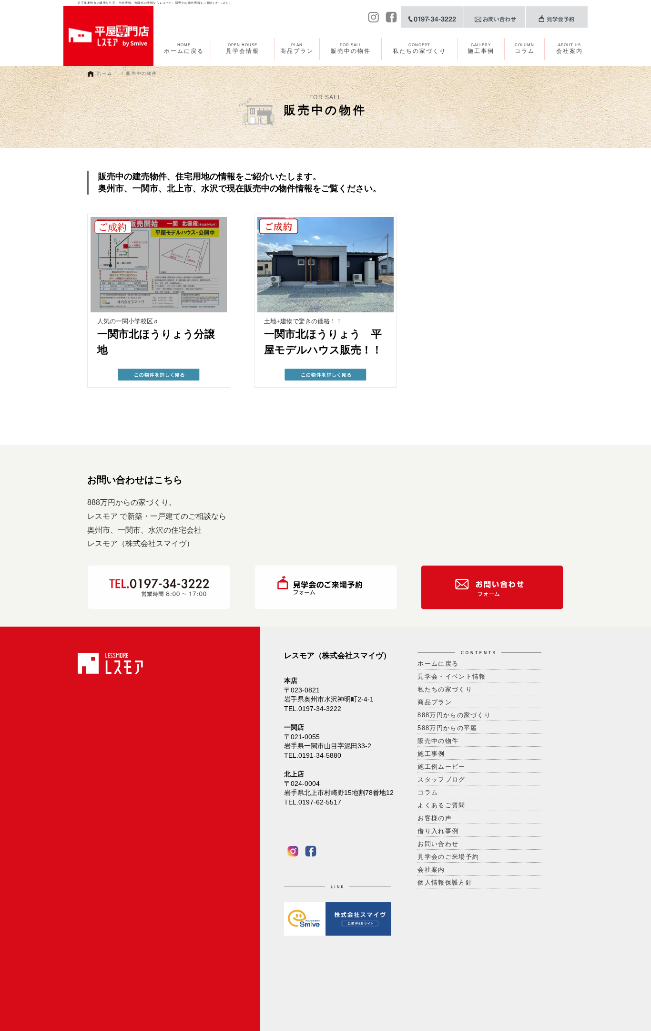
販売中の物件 (351, 48)
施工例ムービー (441, 766)
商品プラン (297, 48)
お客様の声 (434, 818)
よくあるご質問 (441, 805)
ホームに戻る (184, 48)
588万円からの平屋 (447, 728)
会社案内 (569, 48)
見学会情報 (242, 48)
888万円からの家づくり (454, 715)
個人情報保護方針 (444, 882)
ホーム (104, 73)
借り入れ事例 (437, 831)
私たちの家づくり (419, 48)
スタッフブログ (441, 779)
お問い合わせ (437, 843)
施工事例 (481, 48)
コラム (525, 48)
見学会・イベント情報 (451, 676)
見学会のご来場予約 (448, 856)
